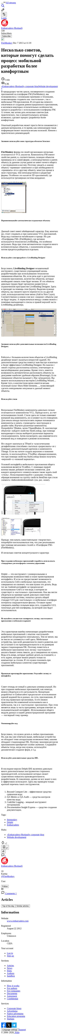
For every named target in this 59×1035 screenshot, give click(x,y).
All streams (11, 2)
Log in (10, 953)
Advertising (12, 1011)
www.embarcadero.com (17, 921)
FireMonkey (6, 43)
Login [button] (4, 18)
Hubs (9, 971)
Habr (16, 1032)
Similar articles (22, 906)
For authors (12, 988)
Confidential (12, 998)
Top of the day (8, 906)
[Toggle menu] (2, 3)
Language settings (9, 1030)
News (9, 968)
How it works (13, 985)
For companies (13, 991)
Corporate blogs (14, 1008)
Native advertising (15, 1013)
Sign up (10, 956)
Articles (10, 965)
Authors (10, 973)
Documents (12, 993)
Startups (10, 1019)
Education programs (16, 1016)
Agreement (12, 996)
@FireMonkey (7, 876)
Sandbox (11, 976)
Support (22, 1029)
